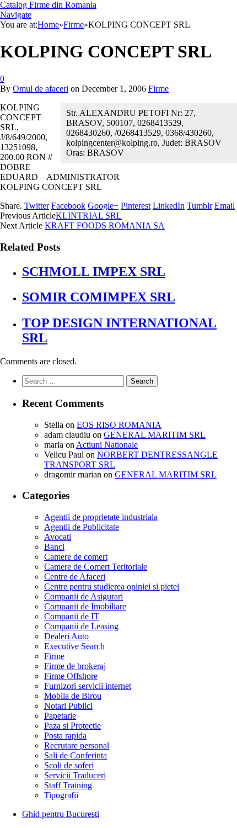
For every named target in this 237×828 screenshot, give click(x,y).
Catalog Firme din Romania (48, 4)
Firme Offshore (71, 676)
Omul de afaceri (40, 88)
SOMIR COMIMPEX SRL (98, 297)
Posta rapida (65, 735)
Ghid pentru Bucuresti (60, 814)
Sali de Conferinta (75, 755)
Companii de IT (71, 616)
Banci (54, 546)
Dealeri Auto (66, 636)
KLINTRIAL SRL (89, 215)
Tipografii (61, 795)
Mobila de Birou (72, 695)
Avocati (57, 537)
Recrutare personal (76, 745)
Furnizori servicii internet (87, 686)
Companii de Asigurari (83, 596)
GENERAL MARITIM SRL (155, 434)
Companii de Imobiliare (85, 606)
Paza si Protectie (72, 725)
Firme (158, 88)
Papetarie (60, 715)
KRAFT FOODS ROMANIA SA (105, 225)
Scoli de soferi (69, 765)
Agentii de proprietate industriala (101, 517)
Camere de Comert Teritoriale (95, 566)
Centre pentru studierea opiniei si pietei (111, 586)
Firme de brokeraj (75, 666)
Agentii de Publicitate (81, 527)
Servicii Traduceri (75, 775)
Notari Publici (68, 705)
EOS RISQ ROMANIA (119, 424)
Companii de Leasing (81, 626)
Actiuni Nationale (107, 444)
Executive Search (74, 646)
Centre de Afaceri (74, 576)
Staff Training (68, 785)
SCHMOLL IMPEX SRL (93, 271)
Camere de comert (75, 556)
